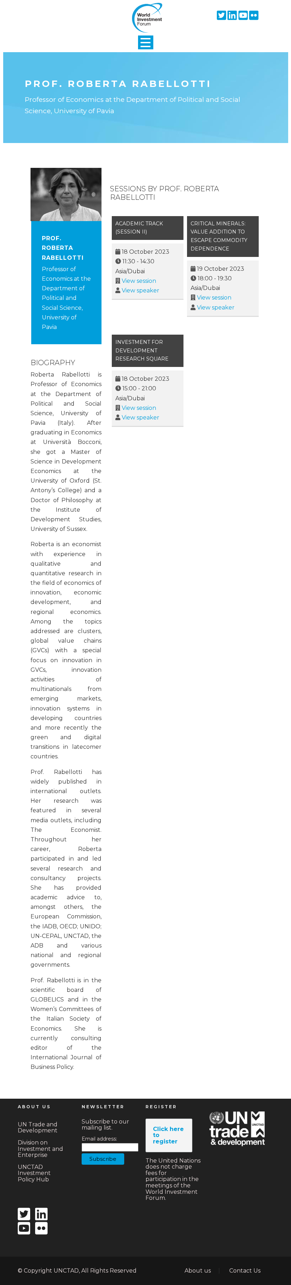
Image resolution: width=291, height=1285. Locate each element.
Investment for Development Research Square (142, 350)
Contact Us (244, 1270)
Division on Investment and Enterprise (40, 1148)
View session (139, 281)
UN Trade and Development (37, 1127)
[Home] (145, 12)
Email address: (99, 1139)
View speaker (140, 290)
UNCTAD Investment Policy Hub (34, 1173)
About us (198, 1270)
